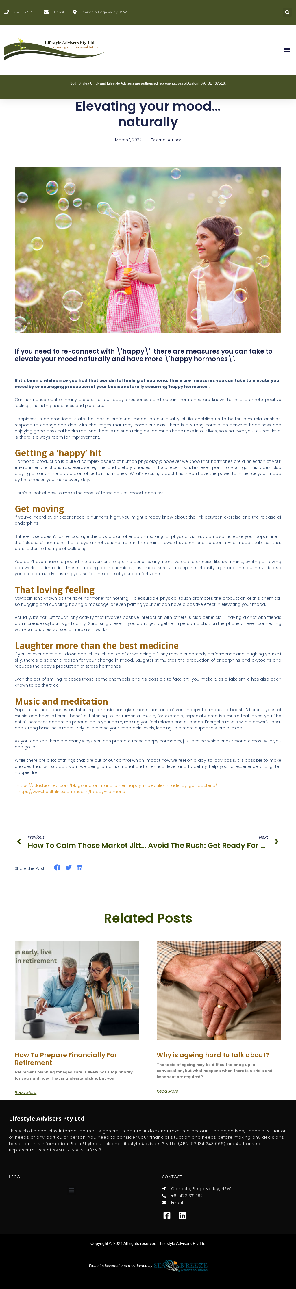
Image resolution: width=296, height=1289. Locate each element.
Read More (25, 1093)
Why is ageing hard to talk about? (213, 1055)
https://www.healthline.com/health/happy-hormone (71, 791)
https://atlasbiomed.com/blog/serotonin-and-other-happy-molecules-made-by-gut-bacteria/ (117, 785)
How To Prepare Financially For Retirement (66, 1059)
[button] (287, 12)
